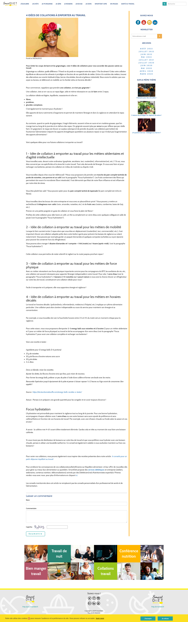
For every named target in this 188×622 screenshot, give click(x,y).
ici (76, 475)
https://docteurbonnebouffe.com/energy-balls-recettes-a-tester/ (57, 392)
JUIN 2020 (147, 65)
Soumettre (35, 534)
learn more (100, 618)
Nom (28, 500)
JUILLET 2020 (146, 63)
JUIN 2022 (146, 54)
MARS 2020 (146, 74)
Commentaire (31, 508)
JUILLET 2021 (146, 60)
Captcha (29, 527)
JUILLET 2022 (146, 51)
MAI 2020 (146, 68)
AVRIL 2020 (146, 71)
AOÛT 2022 (146, 49)
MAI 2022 (146, 57)
